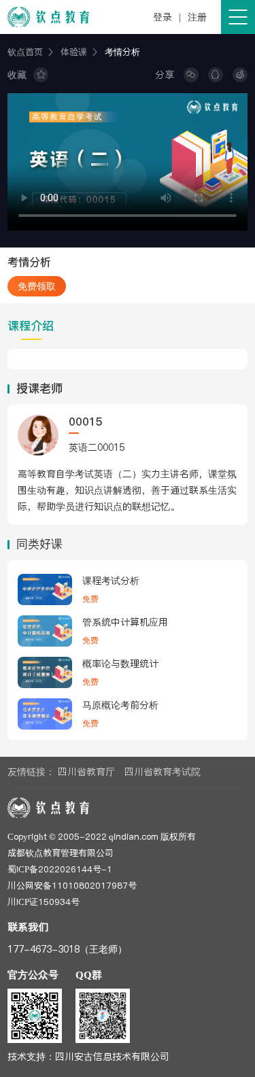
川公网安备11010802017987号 (72, 885)
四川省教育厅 (86, 772)
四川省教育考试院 (162, 772)
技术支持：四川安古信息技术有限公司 (88, 1056)
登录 (162, 17)
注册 (197, 17)
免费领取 (37, 286)
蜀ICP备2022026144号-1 (59, 869)
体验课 (74, 52)
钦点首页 (25, 52)
